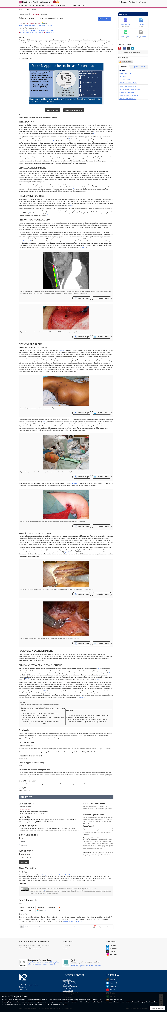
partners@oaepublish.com (28, 985)
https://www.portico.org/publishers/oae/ (86, 966)
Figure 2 (83, 247)
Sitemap (66, 948)
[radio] (48, 838)
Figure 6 (43, 550)
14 (98, 668)
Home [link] (21, 9)
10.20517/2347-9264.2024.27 (28, 30)
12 (71, 205)
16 (26, 679)
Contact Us (67, 946)
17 (45, 690)
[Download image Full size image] (66, 270)
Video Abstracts (68, 988)
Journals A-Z (67, 979)
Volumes (73, 5)
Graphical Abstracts (70, 986)
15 (110, 672)
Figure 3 (62, 350)
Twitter (112, 951)
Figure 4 (44, 422)
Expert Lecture (68, 990)
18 (28, 679)
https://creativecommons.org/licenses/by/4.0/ (41, 890)
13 (31, 212)
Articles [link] (27, 9)
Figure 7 (66, 552)
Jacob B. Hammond (25, 26)
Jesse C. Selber (47, 26)
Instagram (113, 954)
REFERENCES (26, 797)
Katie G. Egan (37, 26)
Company (22, 987)
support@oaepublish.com (72, 921)
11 (70, 205)
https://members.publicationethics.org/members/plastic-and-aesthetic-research (43, 963)
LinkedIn (113, 946)
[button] (104, 19)
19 (69, 684)
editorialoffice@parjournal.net (30, 948)
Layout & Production (70, 984)
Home (21, 5)
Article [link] (34, 9)
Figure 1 (25, 241)
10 (73, 188)
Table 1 (98, 679)
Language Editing (69, 982)
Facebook (113, 949)
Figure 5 (74, 483)
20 (61, 686)
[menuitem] (21, 5)
